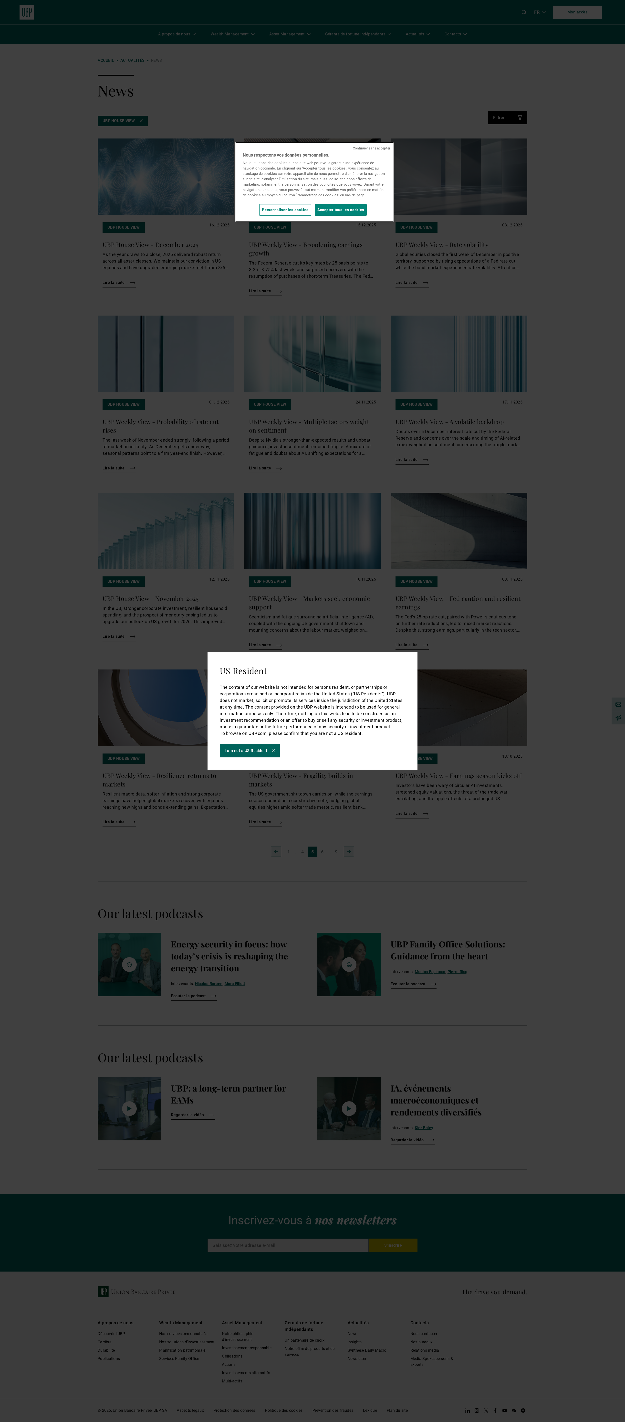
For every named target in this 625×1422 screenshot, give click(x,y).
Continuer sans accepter (371, 148)
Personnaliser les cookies (285, 210)
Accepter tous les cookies (340, 210)
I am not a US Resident (246, 750)
